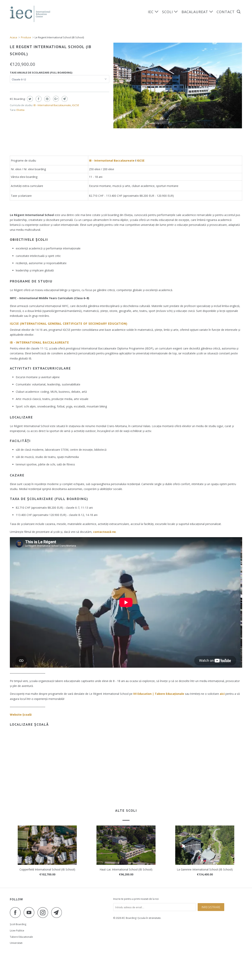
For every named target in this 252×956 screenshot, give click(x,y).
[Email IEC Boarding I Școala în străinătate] (57, 912)
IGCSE (75, 105)
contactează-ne (104, 532)
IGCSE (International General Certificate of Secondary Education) (68, 323)
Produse (26, 37)
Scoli (168, 11)
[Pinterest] (46, 99)
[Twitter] (29, 99)
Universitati (16, 943)
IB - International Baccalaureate (52, 105)
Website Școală (21, 714)
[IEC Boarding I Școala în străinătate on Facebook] (16, 912)
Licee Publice (17, 930)
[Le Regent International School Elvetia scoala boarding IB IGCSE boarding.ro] (177, 85)
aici (222, 694)
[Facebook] (38, 99)
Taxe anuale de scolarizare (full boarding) (41, 72)
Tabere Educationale (21, 937)
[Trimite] (64, 99)
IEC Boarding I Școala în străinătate (141, 918)
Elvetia (20, 110)
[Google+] (55, 99)
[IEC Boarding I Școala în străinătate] (30, 14)
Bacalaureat (195, 11)
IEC (151, 11)
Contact (226, 11)
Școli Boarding (18, 924)
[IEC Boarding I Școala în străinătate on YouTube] (30, 912)
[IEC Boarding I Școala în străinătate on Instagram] (43, 912)
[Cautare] (239, 12)
